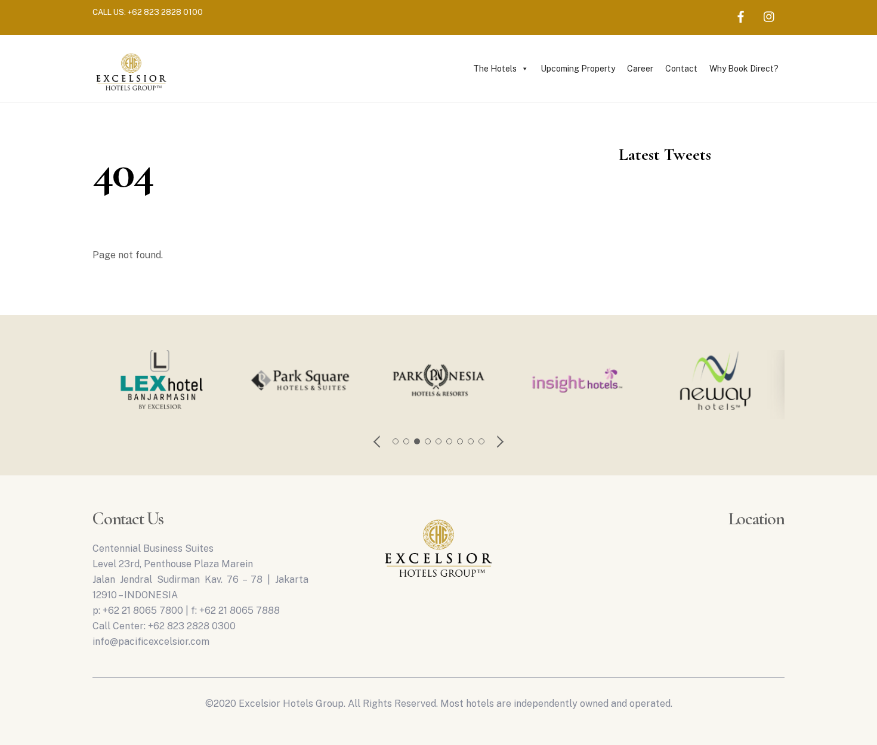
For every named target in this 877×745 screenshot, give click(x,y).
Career (640, 68)
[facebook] (741, 15)
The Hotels (495, 68)
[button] (378, 441)
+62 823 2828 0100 (165, 12)
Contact (681, 68)
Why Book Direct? (744, 68)
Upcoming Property (578, 68)
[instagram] (770, 15)
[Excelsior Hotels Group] (131, 92)
